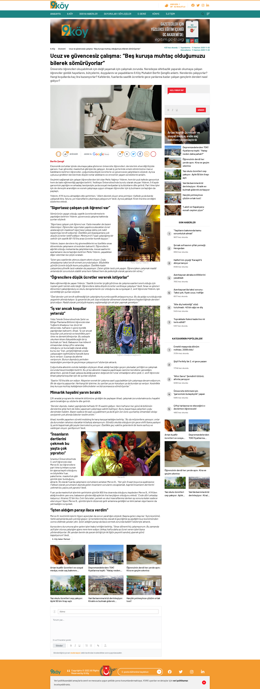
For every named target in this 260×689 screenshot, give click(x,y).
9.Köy (52, 49)
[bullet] (91, 645)
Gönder (59, 645)
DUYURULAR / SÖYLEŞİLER (117, 13)
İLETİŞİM (170, 13)
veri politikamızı (180, 680)
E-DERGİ (142, 13)
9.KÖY (70, 13)
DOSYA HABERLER (88, 13)
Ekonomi (62, 49)
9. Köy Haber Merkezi (61, 539)
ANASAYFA (55, 13)
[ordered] (87, 645)
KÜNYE (155, 13)
